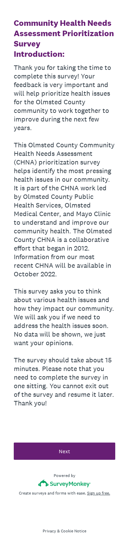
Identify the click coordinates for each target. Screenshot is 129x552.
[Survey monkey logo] (64, 483)
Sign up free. (98, 493)
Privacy (49, 531)
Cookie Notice (73, 531)
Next (64, 451)
